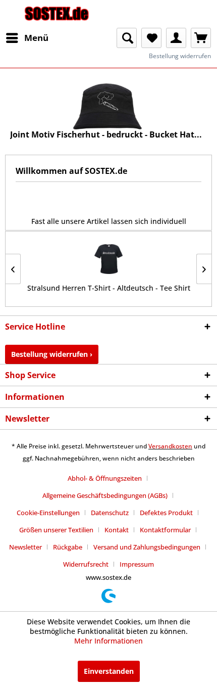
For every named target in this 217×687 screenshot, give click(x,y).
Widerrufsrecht (85, 564)
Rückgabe (67, 547)
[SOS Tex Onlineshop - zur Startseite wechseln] (56, 14)
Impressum (137, 564)
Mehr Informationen (108, 641)
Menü (36, 37)
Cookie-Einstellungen (48, 512)
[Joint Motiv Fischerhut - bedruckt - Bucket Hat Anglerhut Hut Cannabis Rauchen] (108, 106)
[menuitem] (26, 38)
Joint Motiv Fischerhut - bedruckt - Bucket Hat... (106, 134)
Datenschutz (110, 512)
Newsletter (25, 547)
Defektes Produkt (166, 512)
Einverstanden (109, 671)
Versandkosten (170, 446)
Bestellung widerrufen (180, 56)
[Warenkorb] (201, 38)
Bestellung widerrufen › (51, 354)
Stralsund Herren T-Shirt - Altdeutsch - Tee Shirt (108, 288)
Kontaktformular (165, 529)
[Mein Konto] (176, 38)
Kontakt (116, 529)
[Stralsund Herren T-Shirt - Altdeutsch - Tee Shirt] (108, 259)
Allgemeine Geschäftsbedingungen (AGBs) (105, 495)
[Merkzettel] (151, 38)
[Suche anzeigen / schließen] (127, 38)
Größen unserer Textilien (56, 529)
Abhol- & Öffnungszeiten (105, 478)
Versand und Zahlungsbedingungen (146, 547)
